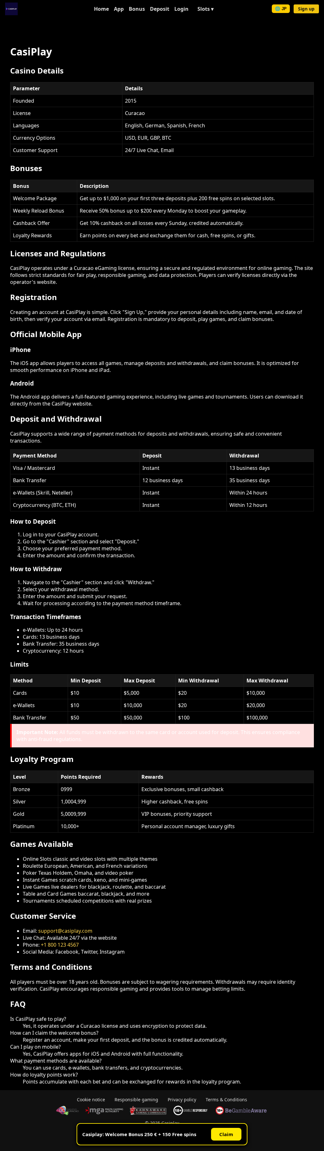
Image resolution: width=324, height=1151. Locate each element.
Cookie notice (91, 1100)
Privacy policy (182, 1100)
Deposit (159, 8)
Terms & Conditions (226, 1100)
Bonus (137, 8)
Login (181, 8)
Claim (226, 1134)
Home (101, 8)
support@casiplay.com (65, 930)
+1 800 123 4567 (60, 944)
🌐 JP (281, 8)
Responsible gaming (136, 1100)
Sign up (306, 9)
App (119, 8)
